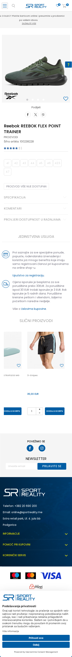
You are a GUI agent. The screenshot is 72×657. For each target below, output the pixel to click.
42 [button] (16, 163)
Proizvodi (11, 137)
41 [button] (7, 163)
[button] (66, 99)
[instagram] (42, 448)
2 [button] (33, 100)
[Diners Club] (36, 586)
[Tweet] (35, 114)
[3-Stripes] (46, 350)
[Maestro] (15, 575)
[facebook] (30, 448)
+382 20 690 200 (26, 506)
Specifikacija (15, 198)
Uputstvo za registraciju (28, 275)
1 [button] (27, 100)
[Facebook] (28, 114)
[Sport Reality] (36, 6)
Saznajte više (36, 19)
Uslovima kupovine (33, 309)
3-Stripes (32, 375)
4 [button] (44, 100)
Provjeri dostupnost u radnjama (32, 220)
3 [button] (39, 100)
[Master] (30, 575)
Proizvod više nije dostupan (26, 186)
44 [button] (32, 163)
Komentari (13, 209)
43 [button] (24, 163)
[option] (36, 69)
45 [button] (40, 163)
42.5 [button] (57, 163)
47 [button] (7, 172)
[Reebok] (11, 96)
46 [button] (49, 163)
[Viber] (43, 114)
